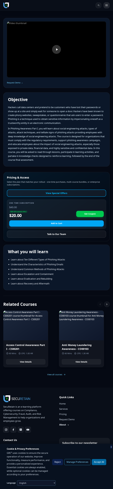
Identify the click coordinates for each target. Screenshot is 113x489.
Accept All (99, 461)
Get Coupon (90, 213)
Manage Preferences (77, 461)
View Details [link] (26, 361)
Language (11, 483)
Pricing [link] (63, 414)
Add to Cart (56, 223)
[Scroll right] (107, 304)
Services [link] (63, 408)
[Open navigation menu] (106, 5)
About (64, 424)
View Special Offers (56, 193)
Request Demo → (15, 82)
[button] (56, 49)
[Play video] (56, 49)
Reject (57, 461)
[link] (6, 5)
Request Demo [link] (67, 419)
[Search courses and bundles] (98, 5)
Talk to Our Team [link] (56, 234)
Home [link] (62, 403)
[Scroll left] (100, 304)
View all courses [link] (54, 374)
